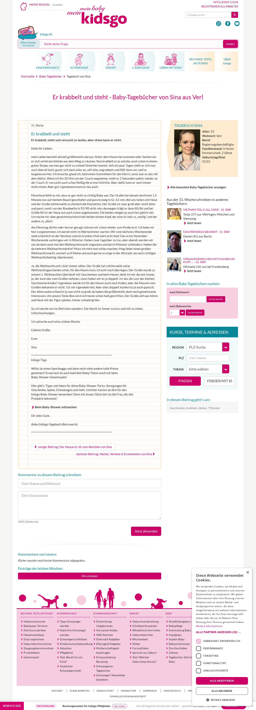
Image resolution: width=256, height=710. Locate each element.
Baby (169, 613)
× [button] (247, 572)
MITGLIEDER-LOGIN (225, 2)
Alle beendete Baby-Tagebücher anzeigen (198, 187)
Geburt (134, 613)
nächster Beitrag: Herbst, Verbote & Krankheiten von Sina (114, 454)
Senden (230, 44)
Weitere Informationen (209, 626)
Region (178, 347)
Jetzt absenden (146, 531)
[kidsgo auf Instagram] (218, 23)
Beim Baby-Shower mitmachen (56, 407)
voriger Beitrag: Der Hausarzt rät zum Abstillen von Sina (74, 447)
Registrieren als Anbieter (219, 6)
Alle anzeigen (89, 576)
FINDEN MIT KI (219, 381)
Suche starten (216, 299)
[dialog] (222, 637)
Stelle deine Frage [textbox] (56, 44)
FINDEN (185, 381)
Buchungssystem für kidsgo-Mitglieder (71, 706)
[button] (222, 632)
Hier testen (104, 706)
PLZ (181, 358)
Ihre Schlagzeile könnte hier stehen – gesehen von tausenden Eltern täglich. (167, 706)
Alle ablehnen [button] (222, 691)
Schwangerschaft (105, 613)
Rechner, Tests (37, 613)
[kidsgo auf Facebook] (227, 23)
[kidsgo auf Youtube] (237, 23)
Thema (178, 369)
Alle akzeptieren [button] (222, 680)
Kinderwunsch (66, 613)
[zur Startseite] (100, 17)
